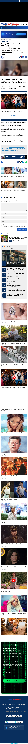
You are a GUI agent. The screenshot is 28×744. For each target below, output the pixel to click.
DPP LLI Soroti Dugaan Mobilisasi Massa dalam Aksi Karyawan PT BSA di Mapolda (16, 274)
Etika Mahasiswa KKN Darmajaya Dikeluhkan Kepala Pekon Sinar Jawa (15, 279)
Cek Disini (10, 728)
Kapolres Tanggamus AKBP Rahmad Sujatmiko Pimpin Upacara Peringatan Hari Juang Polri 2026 (18, 237)
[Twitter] (20, 162)
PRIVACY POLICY (11, 713)
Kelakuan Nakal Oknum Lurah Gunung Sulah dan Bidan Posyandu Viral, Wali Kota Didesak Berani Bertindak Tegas (16, 284)
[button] (21, 24)
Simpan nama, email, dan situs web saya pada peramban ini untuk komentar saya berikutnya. (14, 225)
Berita (10, 240)
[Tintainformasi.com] (10, 24)
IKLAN (25, 713)
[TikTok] (18, 717)
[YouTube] (15, 717)
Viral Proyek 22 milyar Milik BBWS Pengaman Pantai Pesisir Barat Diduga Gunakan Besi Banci (15, 269)
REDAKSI (4, 711)
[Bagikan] (26, 57)
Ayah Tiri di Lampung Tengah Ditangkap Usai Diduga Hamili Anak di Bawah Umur (16, 289)
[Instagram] (12, 717)
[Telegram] (23, 162)
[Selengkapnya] (25, 246)
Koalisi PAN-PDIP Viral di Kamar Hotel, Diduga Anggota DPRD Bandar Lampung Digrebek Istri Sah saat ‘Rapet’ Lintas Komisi (16, 295)
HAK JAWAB (4, 713)
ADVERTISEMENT (19, 713)
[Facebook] (18, 162)
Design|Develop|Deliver (14, 680)
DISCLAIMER (23, 711)
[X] (10, 717)
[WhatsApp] (26, 162)
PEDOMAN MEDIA (15, 711)
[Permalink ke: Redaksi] (2, 57)
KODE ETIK (8, 711)
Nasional (3, 41)
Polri (7, 41)
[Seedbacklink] (20, 716)
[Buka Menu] (24, 24)
